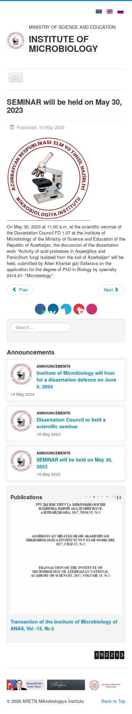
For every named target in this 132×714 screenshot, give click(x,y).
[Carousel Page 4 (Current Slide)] (98, 497)
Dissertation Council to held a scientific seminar (71, 423)
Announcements (53, 366)
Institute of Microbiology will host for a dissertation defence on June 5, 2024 (76, 379)
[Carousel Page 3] (94, 497)
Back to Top (113, 701)
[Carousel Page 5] (102, 497)
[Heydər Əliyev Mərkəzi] (21, 684)
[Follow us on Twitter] (66, 309)
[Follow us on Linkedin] (53, 309)
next (114, 497)
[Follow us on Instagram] (91, 309)
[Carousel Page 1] (86, 497)
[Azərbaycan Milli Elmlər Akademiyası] (101, 684)
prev (109, 497)
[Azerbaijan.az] (61, 684)
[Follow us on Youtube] (78, 309)
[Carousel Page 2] (90, 497)
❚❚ (119, 496)
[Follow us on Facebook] (40, 309)
